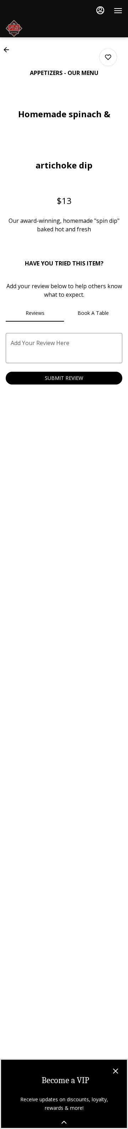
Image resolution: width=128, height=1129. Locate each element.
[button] (8, 50)
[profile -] (100, 10)
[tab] (35, 313)
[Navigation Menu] (118, 11)
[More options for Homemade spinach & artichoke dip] (108, 57)
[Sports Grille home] (59, 28)
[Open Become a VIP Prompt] (64, 1122)
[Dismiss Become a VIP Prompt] (115, 1071)
